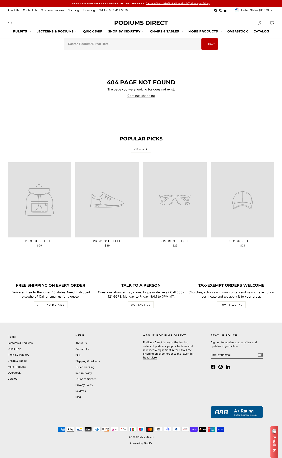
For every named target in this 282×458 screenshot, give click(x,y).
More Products (203, 31)
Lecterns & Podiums (55, 31)
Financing (89, 10)
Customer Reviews (52, 10)
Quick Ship (92, 31)
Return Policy (83, 373)
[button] (274, 442)
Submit (209, 44)
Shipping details (51, 304)
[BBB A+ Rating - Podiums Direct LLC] (237, 412)
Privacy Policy (84, 385)
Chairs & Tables (165, 31)
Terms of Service (85, 379)
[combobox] (132, 44)
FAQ (78, 355)
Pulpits (20, 31)
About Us (13, 10)
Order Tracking (84, 367)
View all (141, 149)
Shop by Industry (124, 31)
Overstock (237, 31)
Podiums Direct (141, 22)
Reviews (80, 390)
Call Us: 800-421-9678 (113, 10)
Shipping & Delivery (87, 361)
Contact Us (30, 10)
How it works (231, 304)
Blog (78, 396)
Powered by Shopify (141, 443)
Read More (150, 357)
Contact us (141, 304)
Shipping (73, 10)
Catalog (261, 31)
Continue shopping (141, 96)
